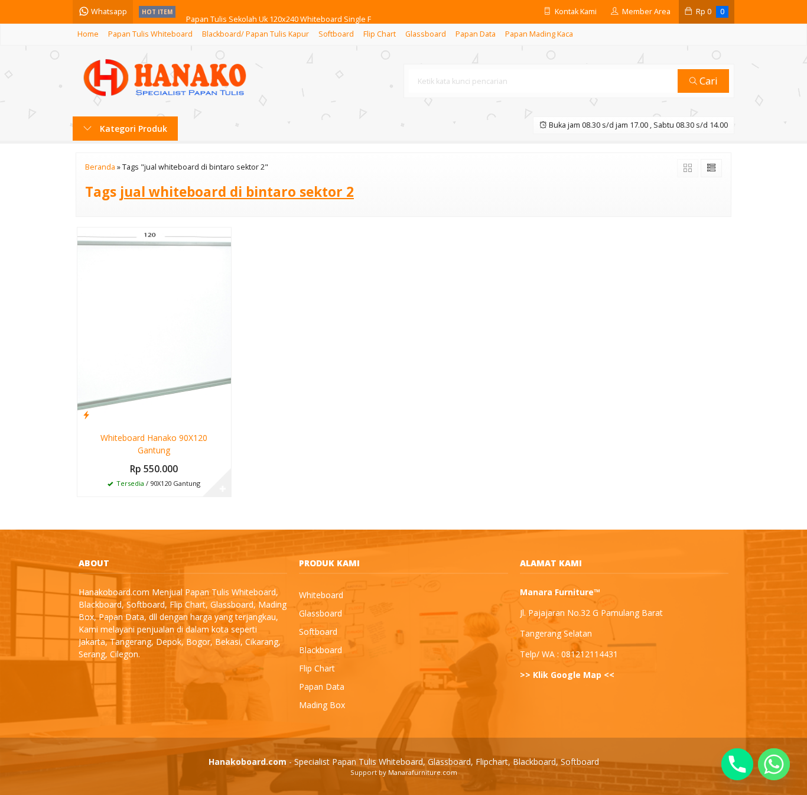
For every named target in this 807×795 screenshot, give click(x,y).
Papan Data (475, 34)
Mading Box (322, 704)
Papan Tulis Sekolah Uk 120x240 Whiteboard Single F (278, 12)
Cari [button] (707, 80)
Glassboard (425, 34)
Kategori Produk (132, 128)
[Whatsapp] (774, 764)
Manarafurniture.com (422, 772)
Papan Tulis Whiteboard (150, 34)
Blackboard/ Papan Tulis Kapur (255, 34)
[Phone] (737, 764)
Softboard (336, 34)
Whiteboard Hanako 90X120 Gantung (153, 444)
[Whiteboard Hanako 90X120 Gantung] (154, 325)
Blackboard (320, 650)
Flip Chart (379, 34)
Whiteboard (321, 595)
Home (88, 34)
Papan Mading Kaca (539, 34)
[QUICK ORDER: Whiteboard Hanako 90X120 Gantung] (86, 414)
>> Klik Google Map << (567, 674)
